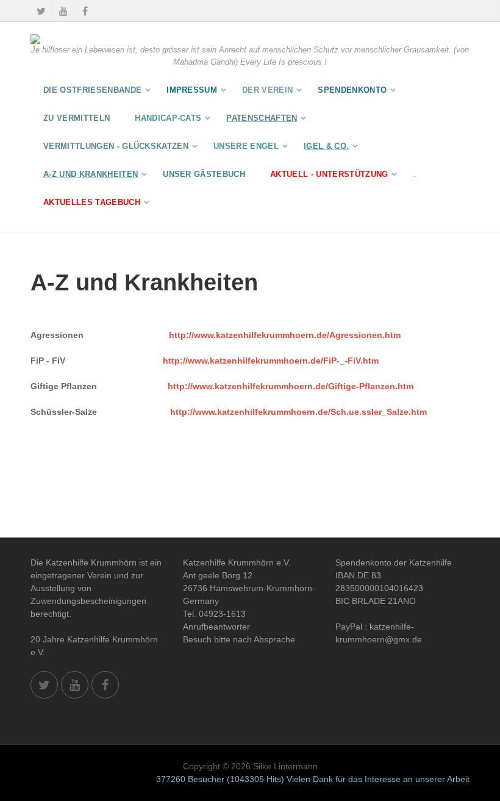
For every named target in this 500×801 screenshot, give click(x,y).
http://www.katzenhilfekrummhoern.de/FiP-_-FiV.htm (271, 360)
